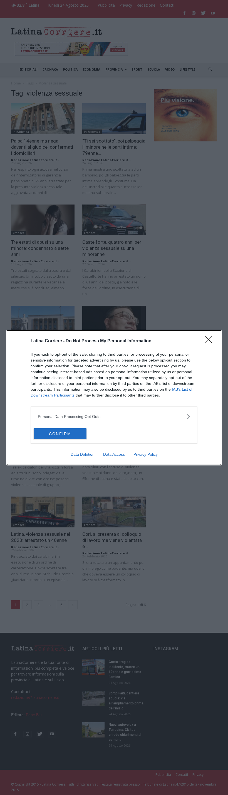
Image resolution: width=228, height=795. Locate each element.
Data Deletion (83, 454)
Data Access (114, 454)
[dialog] (114, 397)
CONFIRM (60, 434)
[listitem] (114, 417)
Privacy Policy (145, 454)
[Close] (210, 341)
